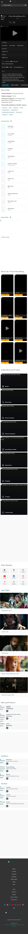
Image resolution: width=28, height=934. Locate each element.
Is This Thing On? (5, 338)
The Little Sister (18, 338)
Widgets (14, 908)
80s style (11, 114)
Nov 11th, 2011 (15, 61)
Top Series (4, 783)
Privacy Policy (14, 899)
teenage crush (19, 112)
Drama (3, 63)
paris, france (4, 107)
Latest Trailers (5, 590)
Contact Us (14, 891)
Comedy (7, 63)
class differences (14, 110)
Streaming (14, 874)
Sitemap (14, 894)
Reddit (7, 67)
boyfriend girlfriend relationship (8, 112)
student (21, 107)
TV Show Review (9, 708)
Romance (11, 63)
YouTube (13, 905)
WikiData (24, 105)
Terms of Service (14, 897)
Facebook (3, 67)
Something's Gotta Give (20, 360)
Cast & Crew (5, 121)
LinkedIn (15, 905)
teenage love (4, 114)
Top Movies (4, 756)
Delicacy (17, 315)
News (14, 884)
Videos (14, 881)
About (14, 889)
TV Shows (14, 871)
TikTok (20, 905)
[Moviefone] (14, 2)
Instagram (10, 905)
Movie (17, 18)
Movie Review (9, 716)
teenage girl (15, 107)
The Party (17, 292)
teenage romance (5, 110)
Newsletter (23, 905)
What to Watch (14, 879)
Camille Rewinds (5, 360)
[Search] (25, 5)
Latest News (5, 217)
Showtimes (14, 876)
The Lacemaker (5, 292)
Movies (14, 868)
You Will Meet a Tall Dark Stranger (7, 315)
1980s (10, 107)
